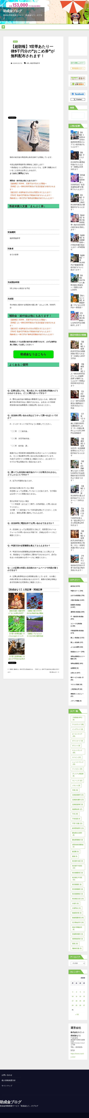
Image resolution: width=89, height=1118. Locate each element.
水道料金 (76, 908)
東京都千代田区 (77, 867)
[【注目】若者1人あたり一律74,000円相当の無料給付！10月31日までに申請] (75, 394)
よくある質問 (75, 647)
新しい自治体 (75, 642)
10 (72, 996)
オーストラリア (77, 735)
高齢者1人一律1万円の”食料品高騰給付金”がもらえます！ (32, 198)
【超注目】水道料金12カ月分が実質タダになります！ (31, 192)
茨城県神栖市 (77, 934)
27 (84, 1005)
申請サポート (75, 591)
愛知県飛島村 (77, 840)
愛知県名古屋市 (77, 834)
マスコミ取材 (75, 684)
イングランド (77, 729)
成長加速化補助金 (77, 846)
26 (80, 1005)
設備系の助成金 (76, 605)
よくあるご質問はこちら (19, 173)
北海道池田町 (77, 804)
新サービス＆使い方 (77, 677)
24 (72, 1005)
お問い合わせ (7, 1075)
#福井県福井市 (35, 63)
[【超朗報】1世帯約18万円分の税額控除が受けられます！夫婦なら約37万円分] (75, 345)
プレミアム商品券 (77, 775)
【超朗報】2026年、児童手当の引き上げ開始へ (28, 183)
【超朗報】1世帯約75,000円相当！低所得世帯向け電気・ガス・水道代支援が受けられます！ (78, 540)
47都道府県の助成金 (77, 630)
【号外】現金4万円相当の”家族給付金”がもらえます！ (31, 195)
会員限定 (73, 668)
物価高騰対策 (78, 917)
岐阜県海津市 (78, 828)
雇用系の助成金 (76, 612)
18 (76, 1001)
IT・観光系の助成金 (77, 616)
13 (84, 996)
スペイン (76, 757)
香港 (75, 943)
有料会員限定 (75, 663)
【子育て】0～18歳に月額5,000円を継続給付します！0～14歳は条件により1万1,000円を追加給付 (78, 423)
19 (80, 1001)
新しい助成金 (75, 638)
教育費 (75, 851)
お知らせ (73, 673)
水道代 (75, 903)
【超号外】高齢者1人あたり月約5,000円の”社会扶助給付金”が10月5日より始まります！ (78, 470)
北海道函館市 (77, 795)
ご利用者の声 (75, 689)
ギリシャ (76, 745)
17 (72, 1001)
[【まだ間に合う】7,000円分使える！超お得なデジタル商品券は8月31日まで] (75, 511)
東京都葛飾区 (77, 889)
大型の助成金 (75, 600)
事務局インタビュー (77, 694)
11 (76, 996)
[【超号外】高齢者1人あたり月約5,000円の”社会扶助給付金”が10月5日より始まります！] (75, 464)
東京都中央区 (77, 861)
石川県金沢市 (78, 922)
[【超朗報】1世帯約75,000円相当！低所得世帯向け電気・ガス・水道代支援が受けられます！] (75, 534)
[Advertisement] (33, 87)
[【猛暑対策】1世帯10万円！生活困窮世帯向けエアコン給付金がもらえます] (75, 442)
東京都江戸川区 (77, 878)
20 (84, 1001)
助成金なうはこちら (33, 354)
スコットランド (77, 751)
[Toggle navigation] (46, 27)
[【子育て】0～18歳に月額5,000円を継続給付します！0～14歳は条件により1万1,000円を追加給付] (75, 417)
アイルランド (78, 724)
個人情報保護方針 (9, 1080)
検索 (72, 108)
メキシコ (76, 785)
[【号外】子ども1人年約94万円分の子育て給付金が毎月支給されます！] (75, 559)
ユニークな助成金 (76, 623)
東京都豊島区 (77, 894)
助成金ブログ (12, 11)
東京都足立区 (78, 898)
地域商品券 (77, 809)
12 (80, 996)
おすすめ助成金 (76, 595)
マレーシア (77, 780)
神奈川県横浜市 (77, 928)
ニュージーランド (77, 763)
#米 (28, 63)
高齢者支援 (76, 948)
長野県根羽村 (77, 939)
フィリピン (77, 769)
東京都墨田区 (77, 873)
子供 (75, 814)
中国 (75, 790)
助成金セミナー (76, 652)
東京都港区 (76, 884)
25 (76, 1005)
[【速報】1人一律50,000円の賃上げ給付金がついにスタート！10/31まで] (75, 489)
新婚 (74, 856)
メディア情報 (75, 701)
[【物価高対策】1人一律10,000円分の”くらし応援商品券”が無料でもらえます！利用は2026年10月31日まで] (75, 367)
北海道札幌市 (78, 799)
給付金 (15, 41)
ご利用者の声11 (77, 718)
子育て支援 (77, 823)
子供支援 (76, 818)
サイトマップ (7, 1086)
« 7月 (77, 1014)
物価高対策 (76, 913)
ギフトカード (77, 741)
